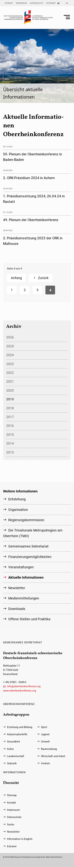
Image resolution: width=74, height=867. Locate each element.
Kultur (10, 749)
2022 (10, 373)
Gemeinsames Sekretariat (28, 546)
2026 (10, 337)
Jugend (45, 734)
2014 (10, 443)
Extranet (51, 3)
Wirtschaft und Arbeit (53, 756)
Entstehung (17, 499)
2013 (10, 452)
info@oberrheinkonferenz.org (23, 686)
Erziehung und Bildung (19, 727)
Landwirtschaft (15, 756)
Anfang (16, 278)
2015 (10, 435)
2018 (10, 408)
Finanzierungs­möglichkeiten (29, 557)
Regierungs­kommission (26, 520)
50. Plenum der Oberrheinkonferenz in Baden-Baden (32, 157)
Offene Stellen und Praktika (29, 619)
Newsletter (16, 588)
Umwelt (45, 741)
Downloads (16, 609)
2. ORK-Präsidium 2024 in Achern (29, 178)
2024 (10, 355)
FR (67, 3)
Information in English (19, 839)
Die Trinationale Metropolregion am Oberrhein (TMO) (32, 533)
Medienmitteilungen (23, 598)
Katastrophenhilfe (17, 734)
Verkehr (45, 763)
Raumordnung (49, 749)
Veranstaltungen (21, 567)
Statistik (12, 763)
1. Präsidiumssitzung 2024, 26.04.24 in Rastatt (34, 199)
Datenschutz (36, 3)
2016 (10, 426)
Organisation (18, 510)
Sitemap (9, 3)
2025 (10, 346)
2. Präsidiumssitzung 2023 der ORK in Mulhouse (32, 241)
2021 (10, 381)
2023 (10, 364)
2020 (10, 390)
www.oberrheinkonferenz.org (19, 690)
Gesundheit (13, 741)
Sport (44, 727)
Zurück (43, 278)
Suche (10, 824)
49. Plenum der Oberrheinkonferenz (30, 220)
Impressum (21, 3)
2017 (10, 417)
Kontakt (11, 802)
